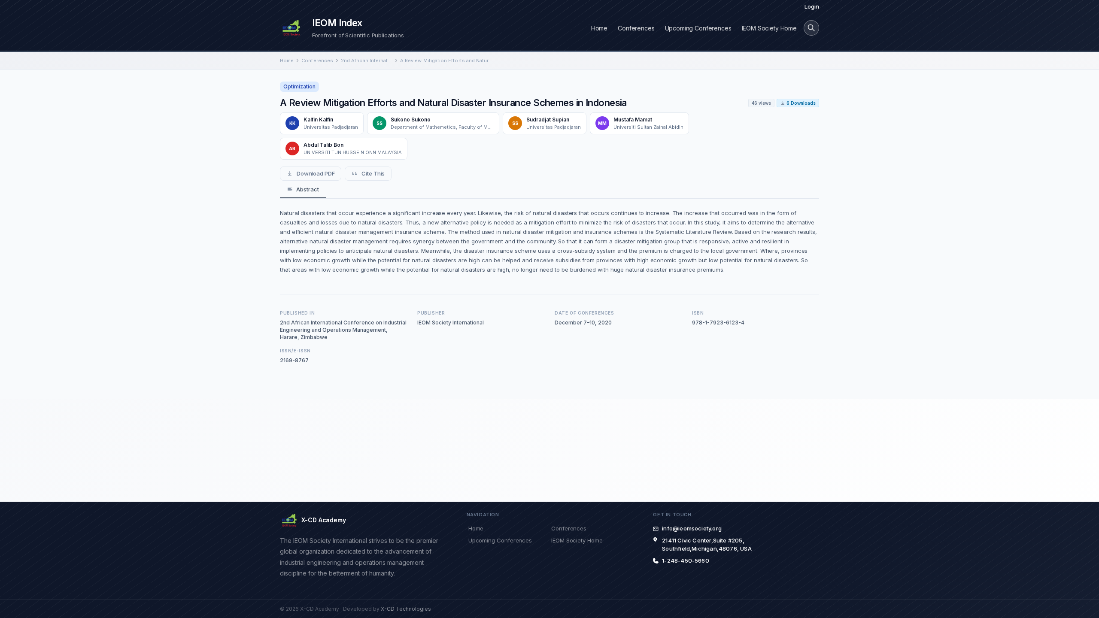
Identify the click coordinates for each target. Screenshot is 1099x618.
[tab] (303, 190)
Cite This (373, 173)
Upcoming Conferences (698, 28)
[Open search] (811, 28)
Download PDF (316, 173)
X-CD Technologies (406, 609)
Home (599, 28)
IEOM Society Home (769, 28)
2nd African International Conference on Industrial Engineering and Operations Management (366, 61)
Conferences (636, 28)
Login (812, 6)
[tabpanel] (549, 241)
